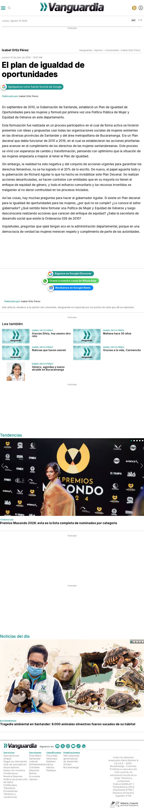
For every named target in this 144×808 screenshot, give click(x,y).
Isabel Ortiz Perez (28, 96)
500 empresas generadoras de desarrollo (71, 758)
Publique (51, 770)
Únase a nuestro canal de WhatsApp (72, 280)
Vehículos (51, 758)
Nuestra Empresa (13, 776)
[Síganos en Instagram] (68, 746)
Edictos (50, 767)
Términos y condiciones (10, 795)
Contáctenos (11, 773)
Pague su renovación (15, 761)
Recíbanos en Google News (73, 287)
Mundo (33, 773)
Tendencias (7, 520)
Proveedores (11, 791)
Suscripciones (11, 755)
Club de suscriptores (15, 764)
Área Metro (35, 755)
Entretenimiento (37, 764)
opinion (98, 50)
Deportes (34, 770)
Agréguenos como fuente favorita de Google (35, 86)
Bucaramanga (8, 721)
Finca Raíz (52, 755)
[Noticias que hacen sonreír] (16, 353)
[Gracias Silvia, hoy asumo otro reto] (16, 336)
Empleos (50, 761)
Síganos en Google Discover (73, 273)
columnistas (112, 50)
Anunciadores (11, 767)
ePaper (7, 758)
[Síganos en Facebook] (57, 746)
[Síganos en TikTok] (78, 746)
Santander (35, 758)
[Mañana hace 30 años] (87, 336)
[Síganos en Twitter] (63, 746)
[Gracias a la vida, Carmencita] (87, 353)
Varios (49, 764)
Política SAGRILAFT (123, 784)
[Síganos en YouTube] (73, 746)
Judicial (33, 761)
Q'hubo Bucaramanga (71, 766)
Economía (34, 776)
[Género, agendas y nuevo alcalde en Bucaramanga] (16, 371)
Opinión (33, 779)
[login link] (140, 7)
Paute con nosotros (14, 770)
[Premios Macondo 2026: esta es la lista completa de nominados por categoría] (72, 477)
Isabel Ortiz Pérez (130, 50)
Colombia (34, 767)
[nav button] (3, 8)
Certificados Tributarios (10, 786)
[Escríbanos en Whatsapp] (84, 746)
